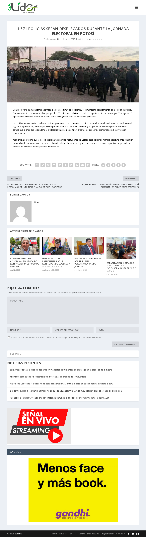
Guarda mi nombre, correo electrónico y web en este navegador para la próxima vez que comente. (56, 337)
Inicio (54, 533)
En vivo (81, 533)
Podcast (72, 533)
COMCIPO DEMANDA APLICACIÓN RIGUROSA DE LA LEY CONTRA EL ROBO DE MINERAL (24, 262)
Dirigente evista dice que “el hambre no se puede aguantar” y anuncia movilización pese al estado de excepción (66, 390)
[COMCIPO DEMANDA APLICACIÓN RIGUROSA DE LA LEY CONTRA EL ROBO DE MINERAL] (24, 246)
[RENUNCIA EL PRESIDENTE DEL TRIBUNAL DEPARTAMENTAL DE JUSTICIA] (89, 246)
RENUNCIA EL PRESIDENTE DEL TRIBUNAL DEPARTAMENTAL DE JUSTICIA (87, 262)
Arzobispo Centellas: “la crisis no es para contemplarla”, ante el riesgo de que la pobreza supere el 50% (61, 383)
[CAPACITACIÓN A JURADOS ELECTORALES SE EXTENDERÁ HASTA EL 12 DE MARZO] (121, 248)
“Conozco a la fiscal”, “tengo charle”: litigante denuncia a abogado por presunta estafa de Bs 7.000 (59, 397)
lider (59, 39)
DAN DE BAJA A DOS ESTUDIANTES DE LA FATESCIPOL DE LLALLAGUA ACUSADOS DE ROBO (56, 262)
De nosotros (93, 533)
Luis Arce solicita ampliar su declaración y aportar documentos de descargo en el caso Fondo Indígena (61, 369)
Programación (107, 533)
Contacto (120, 533)
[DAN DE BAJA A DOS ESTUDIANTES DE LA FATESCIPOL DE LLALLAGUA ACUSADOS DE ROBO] (57, 246)
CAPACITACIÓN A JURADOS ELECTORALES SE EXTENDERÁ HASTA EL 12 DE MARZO (121, 267)
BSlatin (18, 533)
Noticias (81, 39)
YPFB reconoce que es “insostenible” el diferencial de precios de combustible (48, 376)
